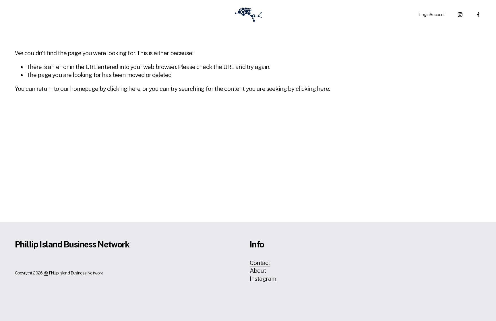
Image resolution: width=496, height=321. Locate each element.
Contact (260, 262)
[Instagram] (460, 15)
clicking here (123, 88)
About (258, 270)
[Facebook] (478, 15)
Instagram (263, 278)
